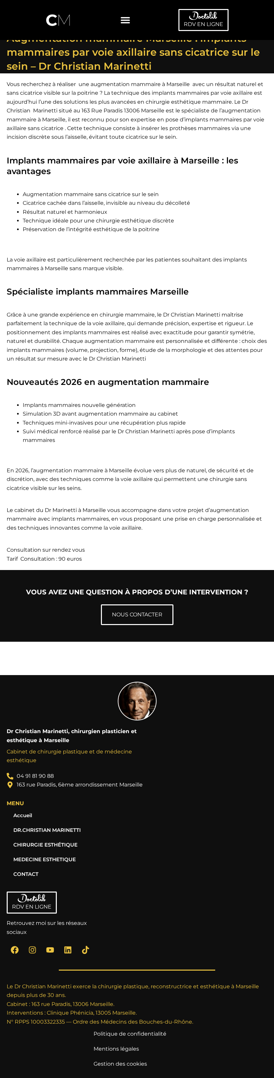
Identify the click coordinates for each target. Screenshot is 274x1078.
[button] (125, 20)
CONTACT (25, 874)
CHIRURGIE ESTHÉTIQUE (45, 845)
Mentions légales (116, 1049)
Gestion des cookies (120, 1064)
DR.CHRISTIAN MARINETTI (47, 830)
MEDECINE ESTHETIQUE (44, 860)
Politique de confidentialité (130, 1034)
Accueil (22, 816)
